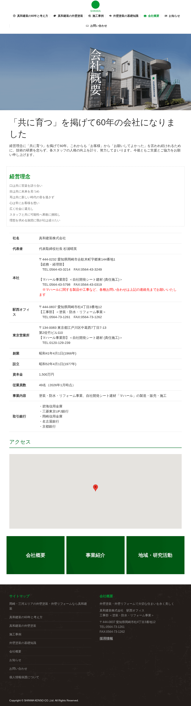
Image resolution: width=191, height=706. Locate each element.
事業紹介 (95, 555)
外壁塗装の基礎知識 (22, 642)
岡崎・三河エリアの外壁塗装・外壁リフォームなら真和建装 (48, 606)
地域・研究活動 (155, 555)
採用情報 (106, 638)
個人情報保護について (24, 677)
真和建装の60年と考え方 (26, 617)
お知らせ (15, 660)
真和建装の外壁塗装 (22, 625)
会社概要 (35, 555)
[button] (95, 488)
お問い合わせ (18, 668)
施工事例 (15, 634)
